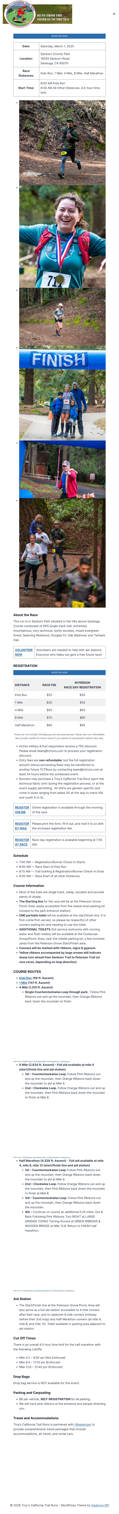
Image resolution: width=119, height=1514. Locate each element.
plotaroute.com (65, 1061)
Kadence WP (100, 1505)
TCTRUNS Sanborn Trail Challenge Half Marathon (36, 1290)
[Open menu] (114, 14)
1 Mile (23, 982)
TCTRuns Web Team (53, 1061)
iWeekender (82, 1424)
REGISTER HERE (59, 36)
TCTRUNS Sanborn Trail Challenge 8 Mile (33, 1157)
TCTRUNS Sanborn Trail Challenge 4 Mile (33, 1061)
